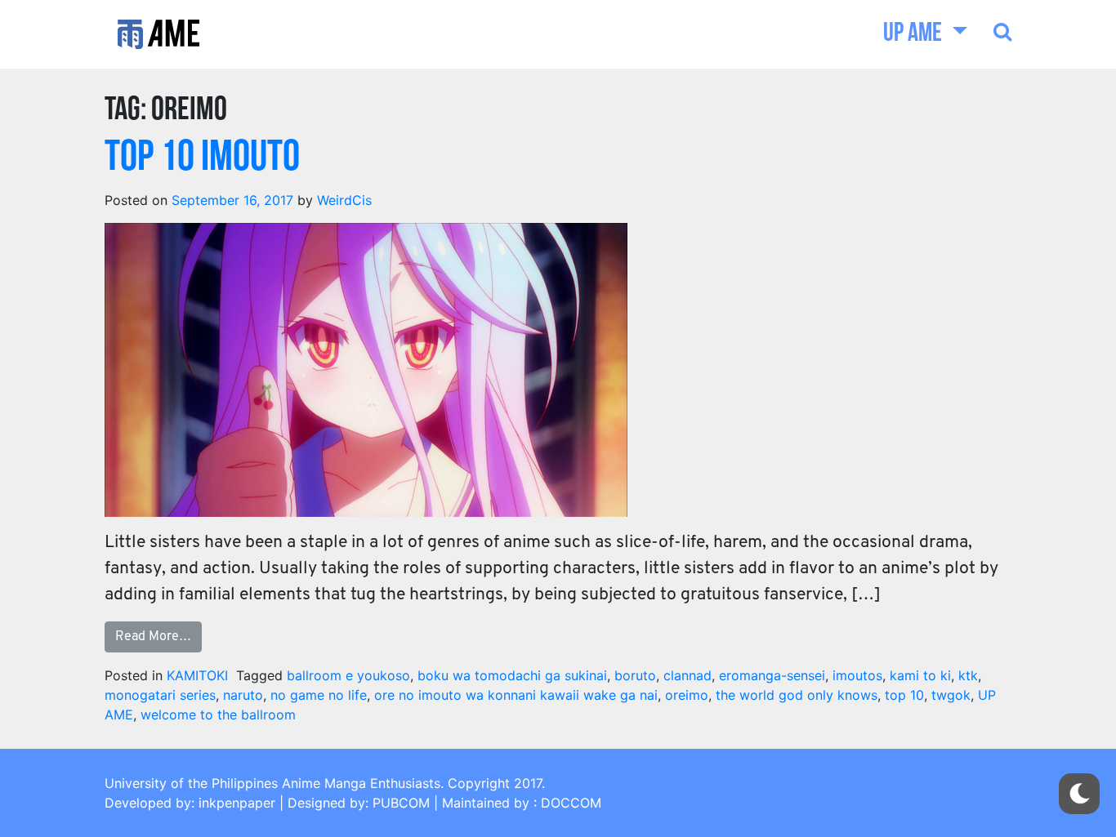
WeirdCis (344, 200)
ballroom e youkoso (348, 675)
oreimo (686, 695)
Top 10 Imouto (202, 158)
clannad (687, 675)
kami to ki (920, 675)
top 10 (904, 695)
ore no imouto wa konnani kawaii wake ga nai (516, 695)
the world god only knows (796, 695)
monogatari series (160, 695)
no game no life (318, 695)
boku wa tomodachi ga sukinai (512, 675)
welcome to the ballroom (218, 714)
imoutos (857, 675)
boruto (635, 675)
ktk (968, 675)
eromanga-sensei (772, 675)
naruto (243, 695)
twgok (951, 695)
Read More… (153, 636)
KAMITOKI (197, 675)
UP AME (914, 34)
